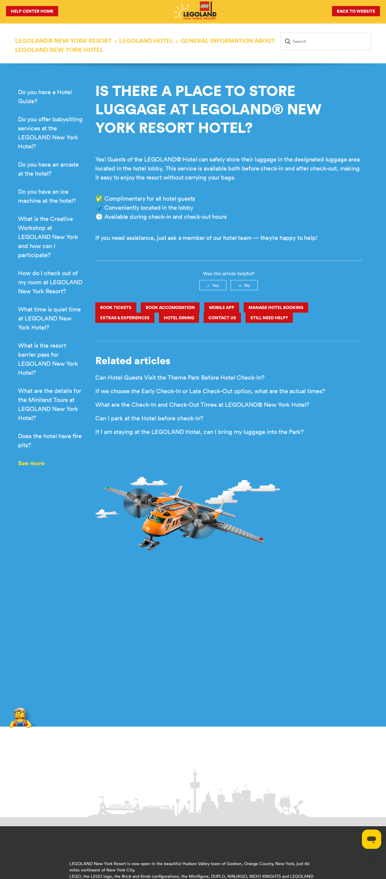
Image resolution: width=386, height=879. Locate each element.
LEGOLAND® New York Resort (63, 40)
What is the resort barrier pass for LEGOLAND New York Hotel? (48, 359)
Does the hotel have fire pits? (50, 440)
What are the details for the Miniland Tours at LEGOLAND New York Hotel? (49, 404)
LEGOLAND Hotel (146, 40)
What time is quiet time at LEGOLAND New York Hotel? (49, 318)
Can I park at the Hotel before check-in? (149, 418)
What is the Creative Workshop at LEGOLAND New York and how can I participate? (48, 237)
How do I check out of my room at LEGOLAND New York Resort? (50, 282)
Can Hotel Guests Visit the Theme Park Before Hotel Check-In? (179, 377)
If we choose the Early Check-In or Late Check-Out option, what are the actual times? (210, 391)
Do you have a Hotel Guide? (45, 96)
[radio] (212, 285)
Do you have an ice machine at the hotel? (47, 196)
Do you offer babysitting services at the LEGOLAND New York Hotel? (50, 132)
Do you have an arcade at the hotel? (48, 169)
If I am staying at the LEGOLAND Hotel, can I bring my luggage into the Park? (199, 431)
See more (31, 463)
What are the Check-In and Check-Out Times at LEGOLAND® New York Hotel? (202, 404)
